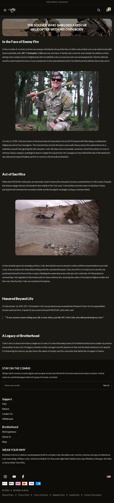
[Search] (99, 10)
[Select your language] (109, 477)
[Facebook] (23, 477)
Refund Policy (8, 495)
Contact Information (92, 495)
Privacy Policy (23, 495)
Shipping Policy (58, 495)
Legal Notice (74, 495)
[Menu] (5, 10)
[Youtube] (14, 477)
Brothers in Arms (21, 490)
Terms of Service (41, 495)
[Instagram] (5, 477)
